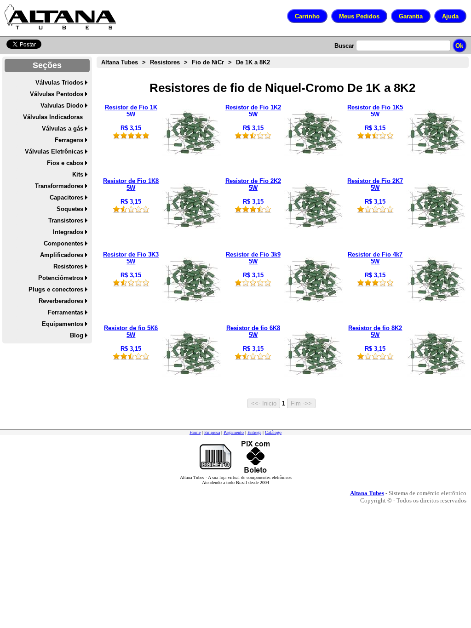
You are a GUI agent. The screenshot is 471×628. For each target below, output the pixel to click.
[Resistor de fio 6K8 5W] (313, 374)
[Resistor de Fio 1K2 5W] (313, 153)
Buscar (344, 45)
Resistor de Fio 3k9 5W (253, 258)
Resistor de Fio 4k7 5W (375, 258)
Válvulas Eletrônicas (54, 151)
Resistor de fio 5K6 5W (131, 331)
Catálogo (273, 432)
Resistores (68, 266)
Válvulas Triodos (59, 82)
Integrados (68, 231)
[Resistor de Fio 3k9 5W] (313, 300)
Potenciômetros (60, 277)
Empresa (212, 432)
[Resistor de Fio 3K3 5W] (191, 300)
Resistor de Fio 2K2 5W (253, 184)
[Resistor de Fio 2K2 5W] (313, 227)
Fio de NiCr (208, 62)
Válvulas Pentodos (56, 94)
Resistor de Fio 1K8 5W (131, 184)
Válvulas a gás (62, 128)
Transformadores (59, 186)
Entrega (254, 432)
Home (195, 432)
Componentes (63, 243)
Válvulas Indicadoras (53, 117)
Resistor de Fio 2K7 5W (375, 184)
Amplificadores (61, 254)
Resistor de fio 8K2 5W (375, 331)
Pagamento (234, 432)
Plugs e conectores (56, 289)
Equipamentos (62, 323)
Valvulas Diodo (61, 105)
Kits (77, 174)
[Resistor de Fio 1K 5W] (191, 153)
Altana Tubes (119, 62)
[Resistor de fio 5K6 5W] (191, 374)
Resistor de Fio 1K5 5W (375, 111)
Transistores (65, 220)
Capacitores (66, 197)
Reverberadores (61, 300)
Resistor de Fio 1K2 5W (253, 111)
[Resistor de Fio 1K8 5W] (191, 227)
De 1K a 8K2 (253, 62)
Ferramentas (65, 312)
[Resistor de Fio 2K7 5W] (436, 227)
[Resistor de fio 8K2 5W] (436, 374)
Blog (76, 335)
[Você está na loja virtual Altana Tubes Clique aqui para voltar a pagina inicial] (60, 17)
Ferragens (69, 140)
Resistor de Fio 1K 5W (131, 111)
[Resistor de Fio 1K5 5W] (436, 153)
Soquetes (70, 209)
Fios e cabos (65, 163)
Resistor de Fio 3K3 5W (131, 258)
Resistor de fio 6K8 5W (253, 331)
